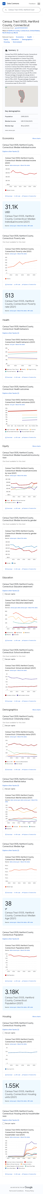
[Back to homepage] (4, 3)
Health (29, 37)
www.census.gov (10, 130)
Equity (6, 39)
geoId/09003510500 (21, 28)
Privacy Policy (29, 1191)
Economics (20, 37)
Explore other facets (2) (11, 151)
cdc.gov (12, 344)
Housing (7, 42)
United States (35, 31)
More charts (36, 138)
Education (15, 39)
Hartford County (14, 31)
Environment (17, 42)
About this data (25, 165)
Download (9, 196)
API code (18, 196)
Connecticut (24, 31)
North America (8, 33)
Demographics (27, 39)
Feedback (32, 4)
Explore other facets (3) (11, 785)
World (16, 33)
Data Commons (13, 4)
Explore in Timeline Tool (30, 196)
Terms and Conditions (16, 1191)
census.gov (13, 225)
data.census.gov (14, 165)
